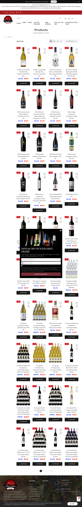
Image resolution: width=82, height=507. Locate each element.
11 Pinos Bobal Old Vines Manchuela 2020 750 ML (55, 196)
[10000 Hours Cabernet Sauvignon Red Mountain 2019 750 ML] (39, 182)
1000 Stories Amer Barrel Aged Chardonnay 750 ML (23, 115)
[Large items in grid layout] (54, 41)
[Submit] (60, 18)
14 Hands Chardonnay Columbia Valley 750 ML (55, 369)
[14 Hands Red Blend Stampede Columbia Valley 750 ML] (55, 438)
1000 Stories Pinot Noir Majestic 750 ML (55, 156)
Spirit (30, 22)
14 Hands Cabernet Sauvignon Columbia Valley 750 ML (71, 327)
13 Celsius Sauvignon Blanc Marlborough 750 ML (23, 327)
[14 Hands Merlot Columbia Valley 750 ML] (39, 395)
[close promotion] (79, 1)
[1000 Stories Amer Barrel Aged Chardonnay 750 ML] (23, 99)
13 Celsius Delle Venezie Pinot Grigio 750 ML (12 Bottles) (71, 284)
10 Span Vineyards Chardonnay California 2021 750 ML (23, 73)
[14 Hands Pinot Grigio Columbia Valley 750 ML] (71, 395)
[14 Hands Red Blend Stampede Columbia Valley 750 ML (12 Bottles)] (71, 438)
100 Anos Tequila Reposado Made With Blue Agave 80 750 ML (71, 73)
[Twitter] (16, 12)
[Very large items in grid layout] (57, 41)
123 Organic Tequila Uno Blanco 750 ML (39, 282)
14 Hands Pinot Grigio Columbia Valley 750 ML (71, 410)
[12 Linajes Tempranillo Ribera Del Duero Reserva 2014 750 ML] (39, 227)
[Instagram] (21, 12)
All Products (33, 498)
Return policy (33, 494)
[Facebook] (18, 12)
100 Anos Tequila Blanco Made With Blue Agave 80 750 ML (55, 73)
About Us (31, 484)
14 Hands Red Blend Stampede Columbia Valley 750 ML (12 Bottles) (71, 453)
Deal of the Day (58, 23)
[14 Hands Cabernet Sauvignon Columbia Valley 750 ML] (71, 311)
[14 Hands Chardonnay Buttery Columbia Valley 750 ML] (39, 353)
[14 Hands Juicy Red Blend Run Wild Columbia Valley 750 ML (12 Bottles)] (23, 395)
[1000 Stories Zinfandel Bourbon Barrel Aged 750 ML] (23, 187)
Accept (72, 504)
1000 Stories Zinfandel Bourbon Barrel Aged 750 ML (23, 196)
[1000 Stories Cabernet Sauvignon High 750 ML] (71, 99)
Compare (6, 12)
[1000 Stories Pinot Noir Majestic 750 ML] (55, 142)
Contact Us (32, 486)
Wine (24, 22)
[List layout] (61, 41)
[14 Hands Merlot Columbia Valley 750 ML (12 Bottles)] (55, 395)
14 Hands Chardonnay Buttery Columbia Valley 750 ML (39, 369)
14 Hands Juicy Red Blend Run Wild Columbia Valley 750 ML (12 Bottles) (23, 411)
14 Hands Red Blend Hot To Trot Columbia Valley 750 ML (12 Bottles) (39, 453)
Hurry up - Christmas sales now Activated (36, 1)
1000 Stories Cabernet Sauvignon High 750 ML (71, 115)
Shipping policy (33, 491)
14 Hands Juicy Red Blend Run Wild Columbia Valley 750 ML (71, 369)
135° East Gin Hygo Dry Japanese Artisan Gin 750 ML (55, 325)
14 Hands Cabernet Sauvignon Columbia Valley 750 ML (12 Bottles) (23, 369)
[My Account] (65, 18)
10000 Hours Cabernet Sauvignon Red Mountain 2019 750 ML (39, 199)
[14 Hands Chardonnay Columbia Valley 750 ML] (55, 353)
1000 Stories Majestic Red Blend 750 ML (39, 156)
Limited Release (37, 23)
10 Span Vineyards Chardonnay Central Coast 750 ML (39, 73)
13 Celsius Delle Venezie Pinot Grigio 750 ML (55, 283)
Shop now (53, 1)
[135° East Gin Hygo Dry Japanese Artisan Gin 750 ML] (55, 311)
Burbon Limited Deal (72, 23)
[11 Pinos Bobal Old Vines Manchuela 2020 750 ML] (55, 186)
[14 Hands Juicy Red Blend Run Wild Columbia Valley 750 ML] (71, 353)
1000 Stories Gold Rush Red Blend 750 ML (23, 156)
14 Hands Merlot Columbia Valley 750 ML (39, 410)
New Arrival (48, 23)
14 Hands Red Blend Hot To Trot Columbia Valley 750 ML (23, 453)
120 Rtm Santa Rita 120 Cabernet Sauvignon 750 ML (71, 241)
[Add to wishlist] (28, 49)
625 (51, 471)
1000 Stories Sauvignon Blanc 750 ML (71, 156)
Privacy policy (33, 489)
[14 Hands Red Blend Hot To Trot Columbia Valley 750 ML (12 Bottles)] (39, 438)
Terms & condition (34, 496)
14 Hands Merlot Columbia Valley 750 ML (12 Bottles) (55, 410)
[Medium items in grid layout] (51, 41)
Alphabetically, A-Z (71, 41)
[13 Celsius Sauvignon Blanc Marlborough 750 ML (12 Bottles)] (39, 311)
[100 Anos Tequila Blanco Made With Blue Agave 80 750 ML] (55, 57)
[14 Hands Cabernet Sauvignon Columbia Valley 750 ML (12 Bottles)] (23, 353)
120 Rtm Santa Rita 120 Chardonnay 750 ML (23, 283)
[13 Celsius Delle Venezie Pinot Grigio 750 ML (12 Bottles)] (71, 268)
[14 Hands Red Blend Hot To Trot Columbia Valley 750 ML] (23, 438)
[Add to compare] (28, 52)
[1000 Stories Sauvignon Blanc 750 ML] (71, 150)
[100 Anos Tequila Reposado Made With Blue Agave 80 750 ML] (71, 57)
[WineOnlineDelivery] (8, 19)
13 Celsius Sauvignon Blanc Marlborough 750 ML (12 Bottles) (39, 327)
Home (18, 23)
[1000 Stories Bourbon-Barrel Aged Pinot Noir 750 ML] (55, 99)
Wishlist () (11, 12)
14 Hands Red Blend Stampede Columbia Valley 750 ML (55, 453)
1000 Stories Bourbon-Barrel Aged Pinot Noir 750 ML (55, 115)
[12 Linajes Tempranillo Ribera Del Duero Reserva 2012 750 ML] (23, 227)
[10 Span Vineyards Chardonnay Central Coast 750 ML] (39, 57)
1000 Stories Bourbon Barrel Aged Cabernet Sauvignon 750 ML (39, 115)
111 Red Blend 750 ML (72, 195)
